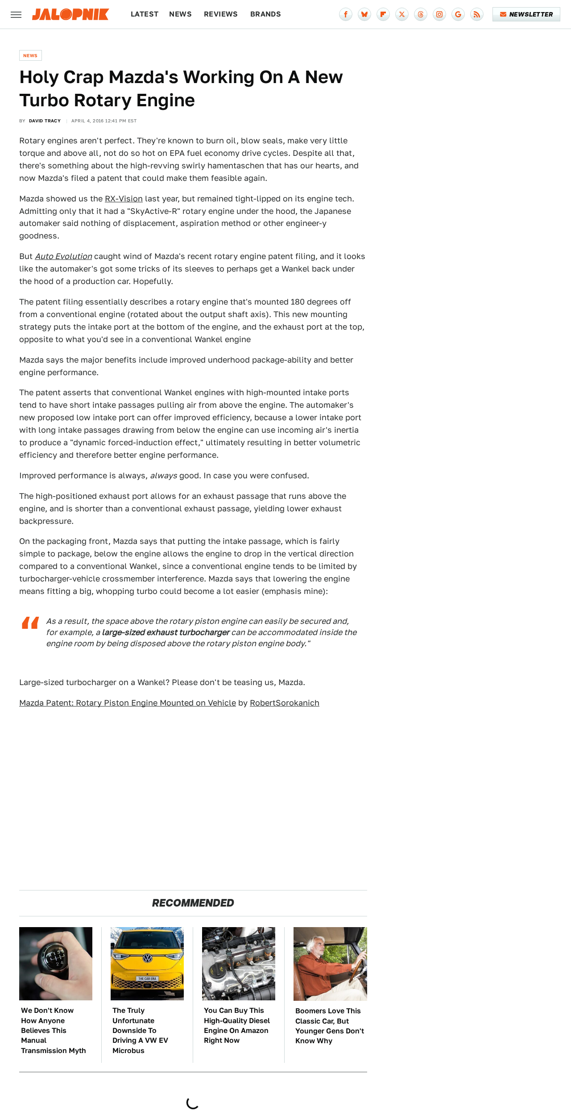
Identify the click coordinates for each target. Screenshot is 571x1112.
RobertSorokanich (284, 702)
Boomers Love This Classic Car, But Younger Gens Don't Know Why (329, 1026)
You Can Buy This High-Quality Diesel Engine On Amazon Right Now (237, 1025)
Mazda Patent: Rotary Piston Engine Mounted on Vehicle (127, 702)
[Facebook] (345, 14)
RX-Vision (124, 198)
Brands (265, 14)
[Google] (458, 14)
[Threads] (420, 14)
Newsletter (531, 14)
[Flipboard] (383, 14)
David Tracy (45, 120)
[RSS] (477, 14)
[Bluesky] (364, 14)
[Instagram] (439, 14)
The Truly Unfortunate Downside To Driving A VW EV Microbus (140, 1030)
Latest (144, 14)
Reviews (221, 14)
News (180, 14)
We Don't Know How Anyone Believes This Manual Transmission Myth (53, 1030)
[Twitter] (402, 14)
